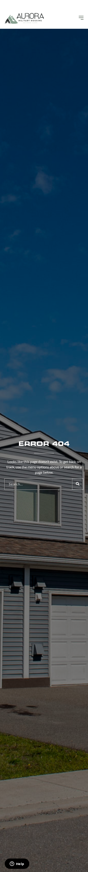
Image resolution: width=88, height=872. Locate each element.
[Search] (77, 484)
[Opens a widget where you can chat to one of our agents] (17, 864)
